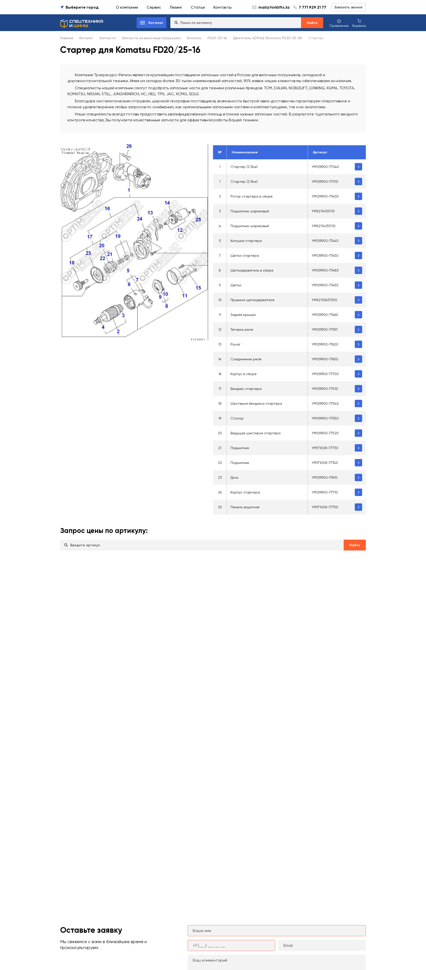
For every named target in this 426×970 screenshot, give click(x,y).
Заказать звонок (348, 7)
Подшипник (240, 448)
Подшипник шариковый (250, 211)
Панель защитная (245, 507)
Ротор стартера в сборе (252, 196)
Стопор (237, 418)
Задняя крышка (243, 315)
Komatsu (194, 38)
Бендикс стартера (246, 389)
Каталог (86, 38)
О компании (127, 7)
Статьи (198, 7)
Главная (66, 38)
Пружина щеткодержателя (252, 300)
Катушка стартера (246, 241)
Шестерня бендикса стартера (256, 403)
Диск (234, 477)
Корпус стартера (245, 492)
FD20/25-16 (217, 38)
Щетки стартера (245, 255)
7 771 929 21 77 (312, 7)
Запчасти (107, 38)
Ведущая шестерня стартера (256, 433)
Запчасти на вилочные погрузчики (151, 38)
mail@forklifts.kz (274, 7)
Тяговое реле (242, 329)
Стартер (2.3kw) (244, 167)
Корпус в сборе (244, 374)
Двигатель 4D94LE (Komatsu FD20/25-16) (267, 38)
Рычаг (236, 344)
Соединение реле (246, 359)
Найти (312, 23)
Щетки (236, 285)
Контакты (222, 7)
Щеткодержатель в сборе (252, 270)
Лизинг (176, 7)
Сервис (154, 7)
